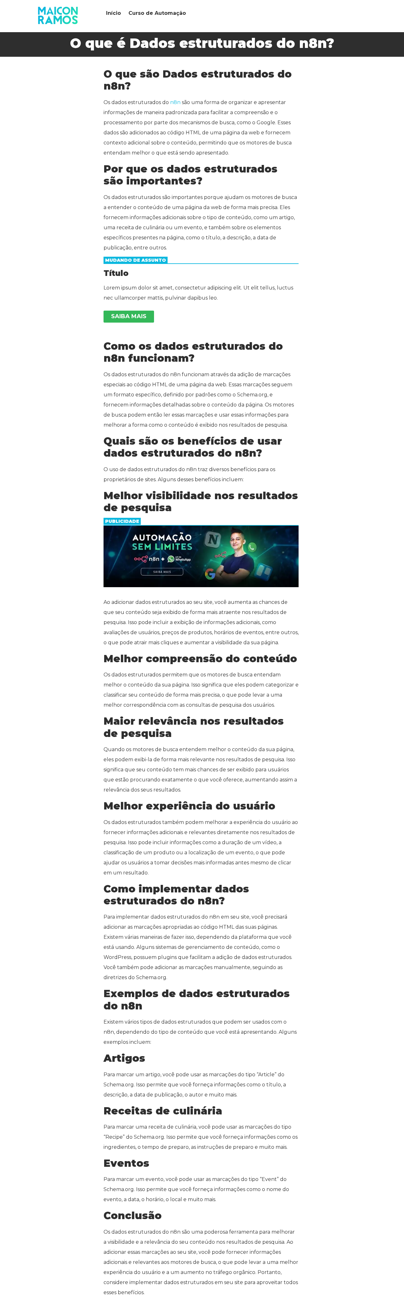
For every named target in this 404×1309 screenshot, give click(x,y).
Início (113, 13)
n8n (175, 102)
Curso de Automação (157, 13)
